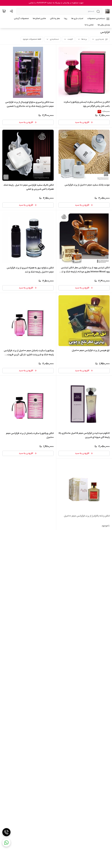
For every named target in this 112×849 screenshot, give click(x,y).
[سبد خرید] (4, 11)
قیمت (70, 39)
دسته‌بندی (54, 39)
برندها (84, 39)
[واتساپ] (6, 843)
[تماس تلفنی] (6, 832)
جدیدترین (100, 39)
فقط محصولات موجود (32, 39)
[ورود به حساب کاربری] (11, 11)
